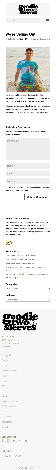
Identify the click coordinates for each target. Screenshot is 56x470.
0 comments (45, 39)
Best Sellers (42, 106)
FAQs (4, 376)
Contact (5, 381)
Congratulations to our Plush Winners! (21, 255)
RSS (3, 386)
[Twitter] (14, 441)
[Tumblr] (20, 441)
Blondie (5, 411)
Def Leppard (7, 422)
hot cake (35, 101)
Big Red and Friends (10, 406)
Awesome (35, 39)
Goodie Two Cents (9, 370)
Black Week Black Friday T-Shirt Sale (21, 263)
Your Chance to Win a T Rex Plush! (20, 259)
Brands (5, 360)
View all (5, 427)
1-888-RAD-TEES (8, 336)
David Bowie (7, 416)
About (4, 365)
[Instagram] (8, 441)
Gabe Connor (13, 39)
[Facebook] (2, 441)
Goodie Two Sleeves (10, 401)
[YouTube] (26, 441)
